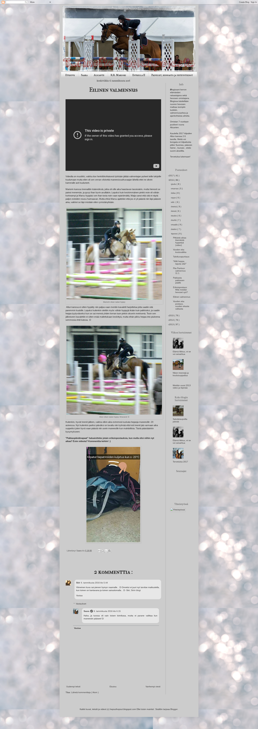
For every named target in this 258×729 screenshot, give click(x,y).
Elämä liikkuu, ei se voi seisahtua (182, 352)
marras (176, 188)
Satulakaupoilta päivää (180, 420)
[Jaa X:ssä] (106, 551)
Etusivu (70, 75)
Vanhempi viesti (153, 686)
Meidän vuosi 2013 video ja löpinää (182, 386)
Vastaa (79, 595)
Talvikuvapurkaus (182, 256)
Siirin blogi (136, 590)
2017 (172, 175)
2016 (172, 180)
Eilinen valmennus (182, 297)
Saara (84, 75)
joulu (175, 184)
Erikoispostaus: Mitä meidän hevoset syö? (181, 290)
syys (175, 197)
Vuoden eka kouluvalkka (180, 250)
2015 (172, 315)
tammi (175, 233)
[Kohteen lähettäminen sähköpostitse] (99, 551)
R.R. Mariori (118, 75)
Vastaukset (81, 603)
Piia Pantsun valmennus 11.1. (180, 270)
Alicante (99, 75)
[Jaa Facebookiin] (109, 551)
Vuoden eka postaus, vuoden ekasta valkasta (182, 305)
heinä (175, 206)
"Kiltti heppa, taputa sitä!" (180, 262)
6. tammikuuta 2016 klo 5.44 (94, 582)
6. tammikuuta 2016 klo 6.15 (107, 611)
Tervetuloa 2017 (180, 461)
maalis (176, 224)
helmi (175, 229)
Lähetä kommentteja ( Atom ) (85, 692)
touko (175, 215)
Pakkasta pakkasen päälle (179, 280)
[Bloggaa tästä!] (102, 551)
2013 (172, 324)
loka (174, 193)
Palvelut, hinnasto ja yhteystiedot (172, 75)
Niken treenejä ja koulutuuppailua (181, 374)
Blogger (174, 709)
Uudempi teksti (73, 686)
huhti (175, 220)
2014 (172, 320)
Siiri (78, 582)
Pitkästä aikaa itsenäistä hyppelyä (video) (180, 241)
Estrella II (138, 75)
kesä (175, 211)
